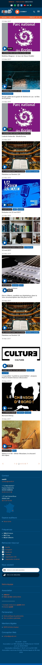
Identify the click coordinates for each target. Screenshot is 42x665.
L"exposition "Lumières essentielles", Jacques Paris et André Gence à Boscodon (19, 376)
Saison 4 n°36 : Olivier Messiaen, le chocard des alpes (18, 454)
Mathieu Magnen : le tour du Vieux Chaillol (18, 56)
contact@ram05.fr (8, 481)
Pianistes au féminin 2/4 (11, 174)
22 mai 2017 (6, 250)
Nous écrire (7, 521)
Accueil (4, 17)
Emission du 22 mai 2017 (11, 212)
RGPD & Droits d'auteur (11, 627)
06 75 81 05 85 (7, 500)
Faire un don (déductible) (13, 575)
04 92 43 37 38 (7, 492)
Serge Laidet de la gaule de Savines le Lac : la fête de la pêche (21, 97)
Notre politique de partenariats (14, 616)
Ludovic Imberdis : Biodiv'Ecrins (14, 136)
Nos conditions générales (12, 618)
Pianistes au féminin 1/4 (11, 335)
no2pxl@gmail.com (10, 636)
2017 (10, 17)
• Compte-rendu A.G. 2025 (13, 605)
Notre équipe (7, 584)
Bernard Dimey (7, 416)
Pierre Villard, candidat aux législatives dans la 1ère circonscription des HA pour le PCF (19, 296)
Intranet (8, 607)
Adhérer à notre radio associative (15, 570)
